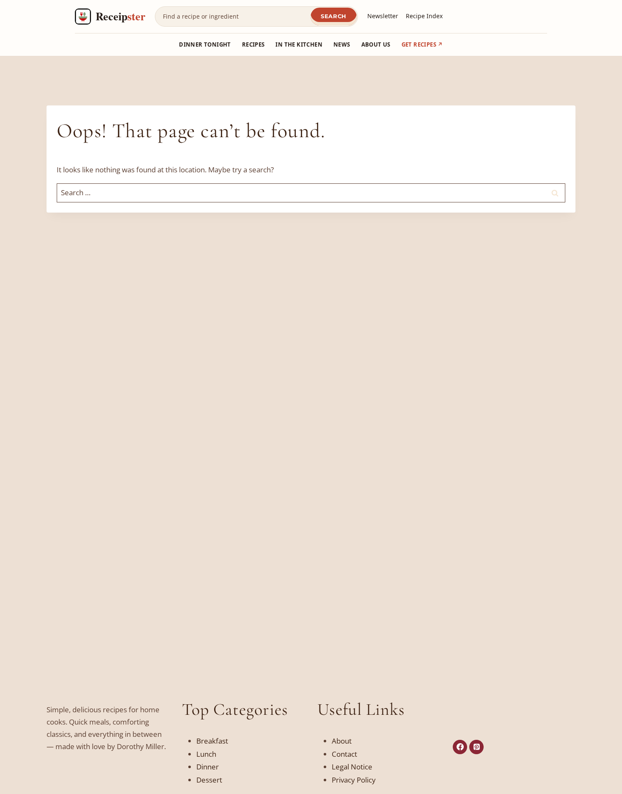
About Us (376, 44)
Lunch (206, 754)
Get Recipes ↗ (422, 44)
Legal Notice (352, 767)
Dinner (207, 767)
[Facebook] (460, 747)
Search (334, 16)
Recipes (253, 44)
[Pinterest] (476, 747)
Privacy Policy (354, 780)
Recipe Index (424, 16)
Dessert (209, 780)
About (342, 741)
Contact (344, 754)
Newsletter (382, 16)
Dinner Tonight (205, 44)
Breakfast (212, 741)
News (341, 44)
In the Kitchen (298, 44)
